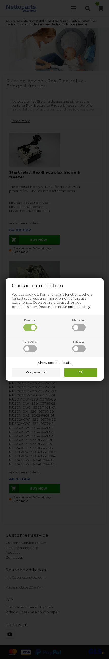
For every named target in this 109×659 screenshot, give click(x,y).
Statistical (79, 341)
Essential (30, 320)
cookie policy (79, 306)
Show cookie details (54, 363)
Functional (30, 341)
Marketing (79, 320)
